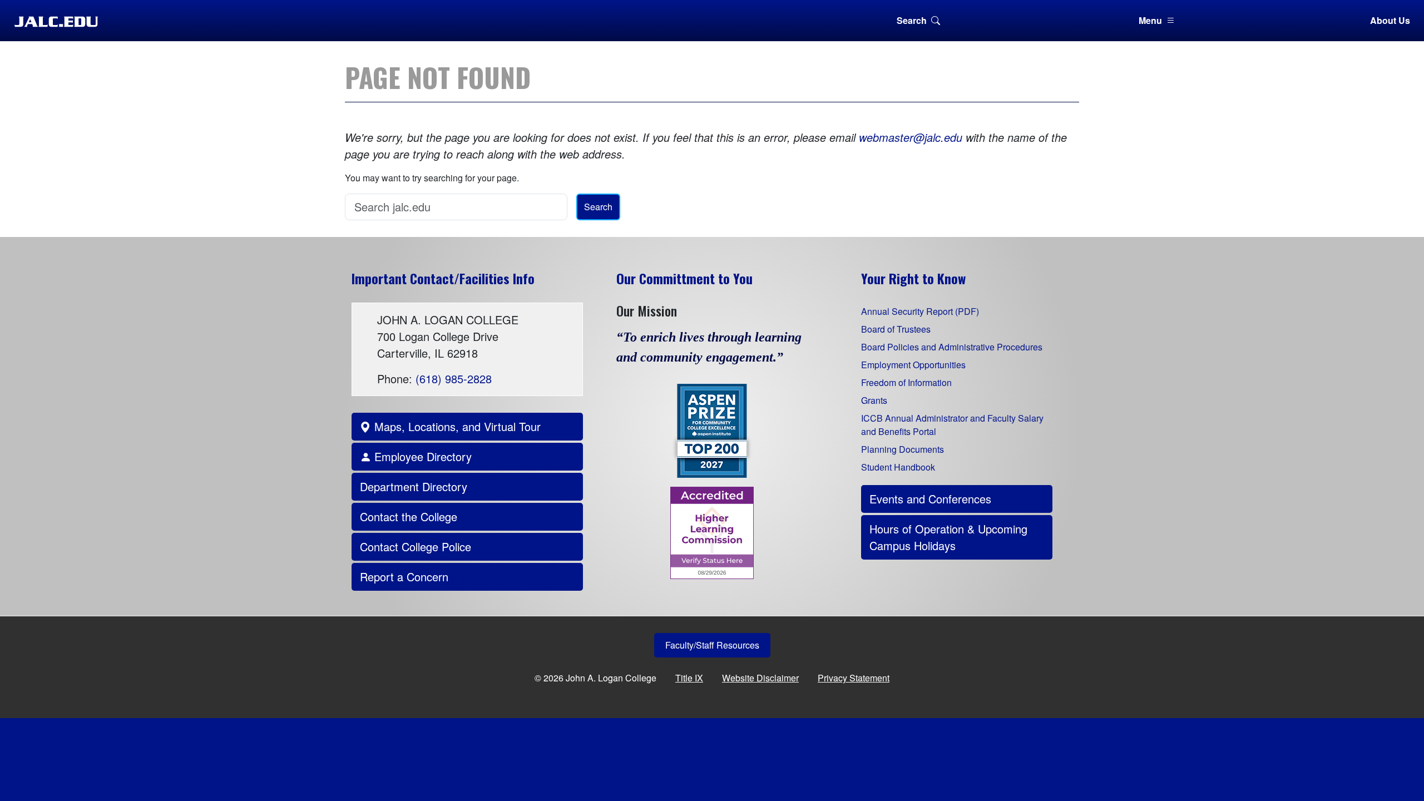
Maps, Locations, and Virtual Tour (456, 426)
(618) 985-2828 (454, 378)
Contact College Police (415, 546)
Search (912, 20)
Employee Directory (421, 456)
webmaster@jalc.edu (910, 137)
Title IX (689, 677)
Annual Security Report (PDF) (920, 311)
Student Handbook (898, 467)
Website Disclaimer (760, 677)
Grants (874, 400)
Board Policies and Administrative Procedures (951, 346)
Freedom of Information (906, 382)
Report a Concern (404, 576)
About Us (1390, 20)
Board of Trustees (896, 329)
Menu (1150, 20)
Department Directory (413, 486)
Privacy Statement (853, 677)
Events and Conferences (930, 499)
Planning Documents (902, 449)
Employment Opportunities (913, 364)
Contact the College (408, 516)
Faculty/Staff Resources (712, 645)
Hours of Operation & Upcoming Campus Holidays (948, 537)
